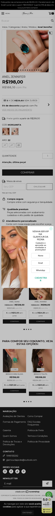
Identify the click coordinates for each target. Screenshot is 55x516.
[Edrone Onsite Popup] (27, 258)
